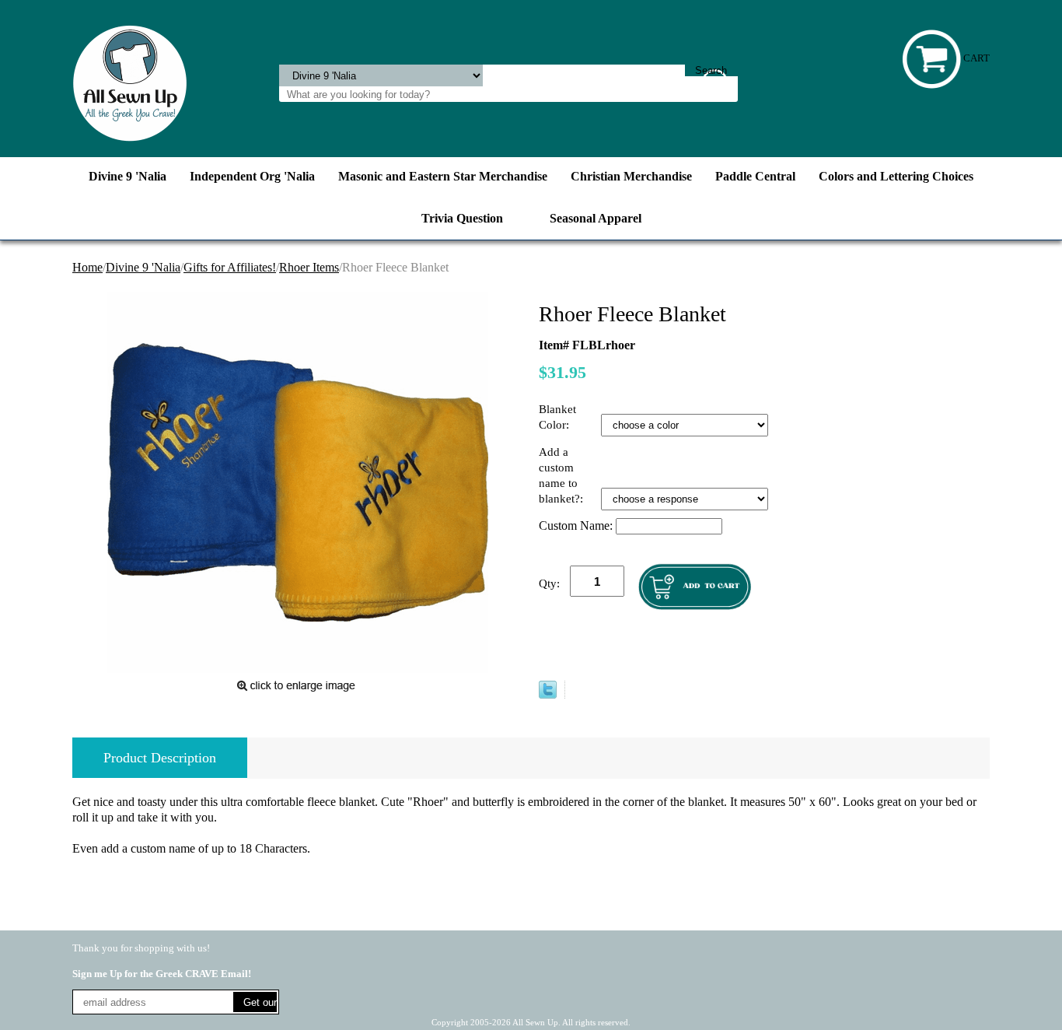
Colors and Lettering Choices (896, 176)
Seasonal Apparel (595, 218)
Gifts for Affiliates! (229, 267)
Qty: (549, 583)
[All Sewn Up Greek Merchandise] (129, 82)
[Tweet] (548, 694)
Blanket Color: (557, 417)
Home (87, 267)
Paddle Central (755, 176)
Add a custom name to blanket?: (562, 475)
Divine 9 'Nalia (127, 176)
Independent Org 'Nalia (252, 176)
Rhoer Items (309, 267)
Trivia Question (462, 218)
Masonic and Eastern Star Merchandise (442, 176)
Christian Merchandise (631, 176)
